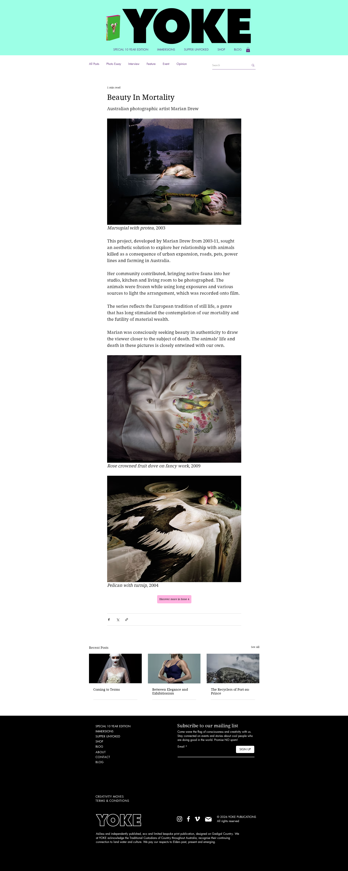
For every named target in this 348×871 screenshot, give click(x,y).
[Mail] (208, 819)
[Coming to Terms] (115, 668)
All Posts (94, 64)
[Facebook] (188, 818)
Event (166, 64)
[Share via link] (126, 619)
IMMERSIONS (104, 731)
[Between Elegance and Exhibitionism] (174, 668)
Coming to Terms (106, 689)
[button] (248, 49)
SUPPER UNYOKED (108, 736)
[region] (120, 26)
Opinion (182, 64)
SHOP (99, 741)
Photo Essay (113, 64)
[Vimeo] (197, 818)
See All (255, 647)
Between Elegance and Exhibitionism (170, 691)
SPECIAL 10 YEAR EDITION (113, 726)
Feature (151, 64)
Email (181, 746)
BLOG (99, 746)
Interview (133, 64)
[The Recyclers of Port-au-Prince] (233, 668)
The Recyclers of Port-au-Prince (230, 691)
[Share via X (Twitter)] (117, 619)
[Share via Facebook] (109, 619)
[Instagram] (179, 818)
